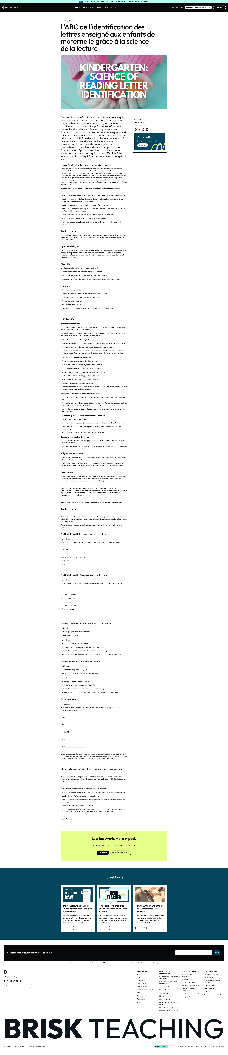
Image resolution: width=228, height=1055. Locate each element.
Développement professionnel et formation (169, 978)
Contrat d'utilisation (176, 1046)
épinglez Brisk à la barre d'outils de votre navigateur (106, 195)
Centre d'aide (141, 996)
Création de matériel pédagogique (188, 990)
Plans (139, 977)
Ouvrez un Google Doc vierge (78, 199)
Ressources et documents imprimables (168, 983)
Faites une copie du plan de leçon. (86, 796)
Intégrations (141, 980)
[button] (77, 7)
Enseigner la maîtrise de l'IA (168, 1010)
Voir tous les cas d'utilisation (213, 995)
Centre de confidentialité (145, 990)
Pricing (113, 7)
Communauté (163, 993)
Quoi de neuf (141, 984)
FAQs (139, 993)
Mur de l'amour (164, 999)
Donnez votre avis (188, 979)
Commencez (219, 7)
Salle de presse (142, 987)
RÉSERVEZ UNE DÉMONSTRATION (198, 7)
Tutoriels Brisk (164, 987)
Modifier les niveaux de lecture (192, 986)
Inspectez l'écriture (188, 982)
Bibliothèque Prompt (166, 1007)
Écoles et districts (209, 992)
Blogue (161, 996)
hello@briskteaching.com (12, 977)
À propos (140, 974)
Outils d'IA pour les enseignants (188, 975)
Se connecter (177, 7)
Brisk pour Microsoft (188, 997)
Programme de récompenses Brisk (169, 1003)
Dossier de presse (165, 990)
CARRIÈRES (141, 1002)
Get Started (142, 145)
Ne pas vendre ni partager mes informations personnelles (204, 1046)
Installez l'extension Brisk (76, 195)
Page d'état (141, 999)
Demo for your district (120, 853)
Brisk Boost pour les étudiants (192, 994)
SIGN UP (217, 953)
